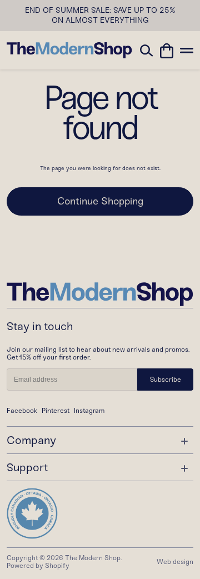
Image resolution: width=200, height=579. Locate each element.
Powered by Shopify (38, 566)
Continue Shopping (100, 201)
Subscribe (165, 379)
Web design (175, 562)
